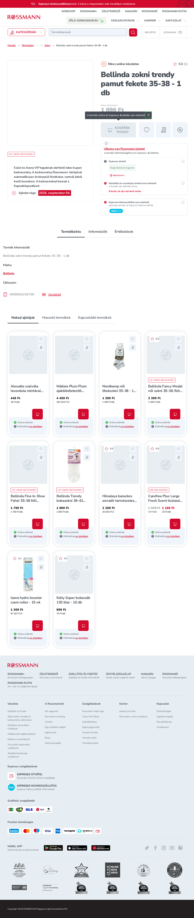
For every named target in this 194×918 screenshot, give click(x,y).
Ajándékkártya (89, 721)
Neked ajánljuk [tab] (23, 317)
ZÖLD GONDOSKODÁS (83, 20)
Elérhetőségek (164, 711)
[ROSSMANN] (23, 665)
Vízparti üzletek (90, 732)
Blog (47, 737)
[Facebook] (155, 847)
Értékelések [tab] (124, 231)
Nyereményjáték (53, 743)
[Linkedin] (180, 847)
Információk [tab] (97, 231)
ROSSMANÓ (149, 11)
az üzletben (36, 426)
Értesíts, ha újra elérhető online (125, 191)
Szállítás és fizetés (17, 711)
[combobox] (88, 32)
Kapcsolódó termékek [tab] (94, 317)
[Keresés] (133, 32)
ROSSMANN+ (88, 11)
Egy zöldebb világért (55, 727)
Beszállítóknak (164, 721)
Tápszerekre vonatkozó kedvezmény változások (20, 718)
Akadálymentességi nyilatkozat (17, 755)
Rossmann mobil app (93, 711)
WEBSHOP (68, 11)
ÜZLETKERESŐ (111, 11)
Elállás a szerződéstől (19, 739)
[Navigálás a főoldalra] (24, 17)
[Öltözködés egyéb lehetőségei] (36, 45)
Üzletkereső (163, 727)
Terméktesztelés (90, 743)
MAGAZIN (131, 11)
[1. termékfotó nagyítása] (50, 103)
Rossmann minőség (55, 716)
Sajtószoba (50, 732)
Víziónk (48, 721)
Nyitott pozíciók (127, 711)
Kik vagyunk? (51, 711)
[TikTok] (147, 847)
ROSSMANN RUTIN (174, 11)
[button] (125, 20)
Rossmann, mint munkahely (133, 716)
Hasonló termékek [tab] (56, 317)
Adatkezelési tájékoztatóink (21, 733)
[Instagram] (163, 847)
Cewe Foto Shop (90, 716)
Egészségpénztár (90, 727)
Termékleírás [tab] (71, 231)
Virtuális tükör (89, 737)
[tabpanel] (97, 271)
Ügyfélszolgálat (165, 716)
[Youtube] (172, 847)
